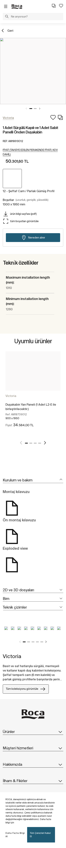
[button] (7, 17)
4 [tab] (39, 443)
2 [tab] (35, 108)
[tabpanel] (33, 71)
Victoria (11, 396)
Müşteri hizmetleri (18, 748)
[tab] (33, 480)
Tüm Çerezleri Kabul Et (40, 835)
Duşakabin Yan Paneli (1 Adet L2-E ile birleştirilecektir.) (31, 407)
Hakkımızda (12, 764)
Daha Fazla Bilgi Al (15, 835)
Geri (10, 30)
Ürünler (9, 731)
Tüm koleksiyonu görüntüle (22, 688)
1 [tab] (30, 108)
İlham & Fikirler (15, 781)
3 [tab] (35, 443)
